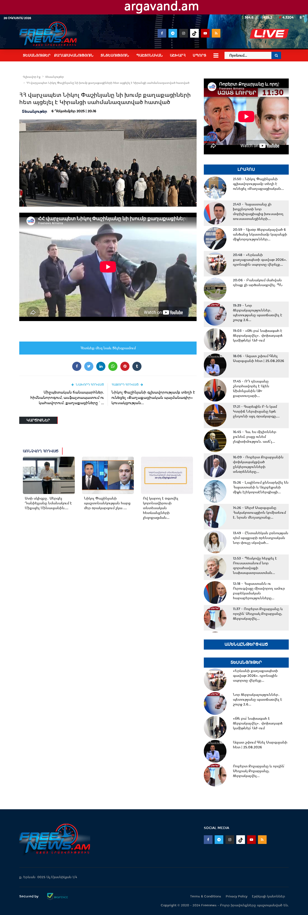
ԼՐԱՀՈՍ (246, 169)
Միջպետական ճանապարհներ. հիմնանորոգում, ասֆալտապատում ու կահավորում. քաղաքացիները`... (67, 397)
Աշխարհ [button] (178, 55)
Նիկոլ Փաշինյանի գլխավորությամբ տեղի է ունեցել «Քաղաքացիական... (258, 184)
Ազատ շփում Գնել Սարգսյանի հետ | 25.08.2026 (258, 358)
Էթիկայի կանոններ (268, 896)
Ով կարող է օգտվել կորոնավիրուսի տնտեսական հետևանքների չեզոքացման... (160, 508)
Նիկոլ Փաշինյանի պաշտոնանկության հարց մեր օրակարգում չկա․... (107, 503)
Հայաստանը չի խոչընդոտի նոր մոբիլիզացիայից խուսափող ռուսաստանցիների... (258, 211)
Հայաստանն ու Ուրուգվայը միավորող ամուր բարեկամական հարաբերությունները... (259, 590)
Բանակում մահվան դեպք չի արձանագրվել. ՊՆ (257, 282)
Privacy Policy (236, 896)
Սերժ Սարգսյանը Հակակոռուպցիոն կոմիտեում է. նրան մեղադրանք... (259, 513)
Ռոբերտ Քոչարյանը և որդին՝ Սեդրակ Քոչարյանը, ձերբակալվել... (258, 614)
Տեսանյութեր (54, 77)
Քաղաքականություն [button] (73, 55)
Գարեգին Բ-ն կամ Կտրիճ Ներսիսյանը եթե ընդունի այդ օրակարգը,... (256, 411)
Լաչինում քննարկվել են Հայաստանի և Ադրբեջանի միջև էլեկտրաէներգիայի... (261, 487)
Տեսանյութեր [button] (37, 55)
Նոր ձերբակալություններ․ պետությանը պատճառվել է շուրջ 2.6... (257, 312)
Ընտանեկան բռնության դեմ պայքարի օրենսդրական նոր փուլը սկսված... (260, 538)
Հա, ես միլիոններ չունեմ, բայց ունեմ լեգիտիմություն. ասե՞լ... (254, 437)
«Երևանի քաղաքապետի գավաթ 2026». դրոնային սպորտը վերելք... (260, 260)
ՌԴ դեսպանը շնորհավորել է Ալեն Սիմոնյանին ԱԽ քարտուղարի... (251, 388)
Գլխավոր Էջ (31, 77)
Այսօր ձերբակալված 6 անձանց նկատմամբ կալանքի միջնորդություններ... (260, 234)
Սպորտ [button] (199, 55)
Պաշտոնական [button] (149, 55)
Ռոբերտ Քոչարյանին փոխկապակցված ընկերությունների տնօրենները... (258, 464)
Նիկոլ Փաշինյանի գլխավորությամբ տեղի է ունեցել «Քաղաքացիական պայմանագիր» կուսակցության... (153, 397)
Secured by (29, 896)
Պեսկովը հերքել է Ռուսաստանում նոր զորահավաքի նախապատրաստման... (255, 565)
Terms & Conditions (205, 896)
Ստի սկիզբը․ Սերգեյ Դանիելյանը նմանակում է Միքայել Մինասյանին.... (48, 503)
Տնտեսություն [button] (115, 55)
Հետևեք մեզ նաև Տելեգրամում (108, 348)
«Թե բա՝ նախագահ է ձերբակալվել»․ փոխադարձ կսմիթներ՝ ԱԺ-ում (257, 335)
